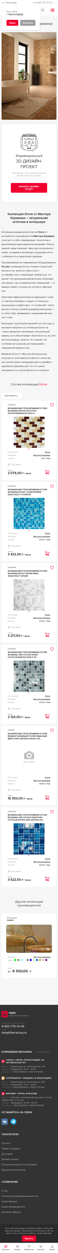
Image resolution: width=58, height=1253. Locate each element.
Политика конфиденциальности (20, 1196)
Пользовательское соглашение (19, 1164)
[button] (52, 1248)
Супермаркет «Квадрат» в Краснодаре (28, 1078)
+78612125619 (19, 1071)
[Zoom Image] (29, 76)
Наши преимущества (13, 1206)
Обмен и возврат (11, 1148)
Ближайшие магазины (17, 1051)
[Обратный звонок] (54, 2)
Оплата (6, 1143)
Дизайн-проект (10, 1159)
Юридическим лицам (13, 1169)
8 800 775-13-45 (13, 1026)
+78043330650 (20, 1087)
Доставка (7, 1154)
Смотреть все (43, 1052)
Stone (47, 452)
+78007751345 (35, 1071)
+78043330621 (20, 1105)
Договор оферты (11, 1212)
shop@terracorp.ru (14, 1033)
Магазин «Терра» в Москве (21, 1093)
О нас (5, 1190)
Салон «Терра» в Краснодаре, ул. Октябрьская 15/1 (25, 1061)
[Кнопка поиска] (43, 10)
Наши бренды (9, 1201)
